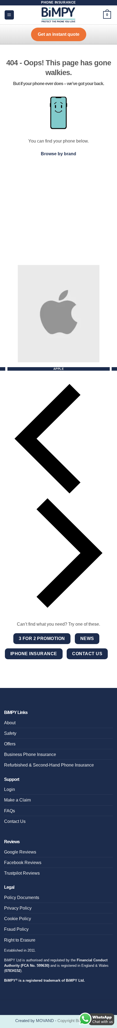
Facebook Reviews (22, 862)
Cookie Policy (17, 918)
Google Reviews (20, 851)
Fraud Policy (16, 929)
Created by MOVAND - (36, 1021)
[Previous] (58, 439)
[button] (9, 14)
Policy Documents (21, 897)
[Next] (58, 553)
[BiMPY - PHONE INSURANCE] (58, 14)
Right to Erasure (19, 940)
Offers (10, 743)
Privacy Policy (18, 908)
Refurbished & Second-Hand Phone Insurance (49, 764)
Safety (10, 733)
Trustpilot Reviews (22, 873)
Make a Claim (17, 799)
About (10, 722)
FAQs (9, 810)
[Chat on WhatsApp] (96, 1019)
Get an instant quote (58, 34)
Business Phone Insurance (30, 754)
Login (9, 789)
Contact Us (15, 821)
